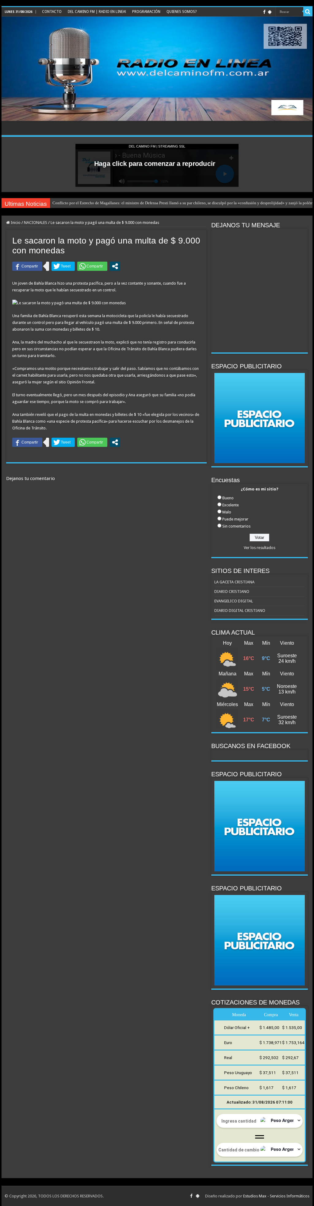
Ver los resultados (259, 547)
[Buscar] (307, 11)
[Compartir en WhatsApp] (92, 266)
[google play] (269, 12)
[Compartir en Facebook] (27, 266)
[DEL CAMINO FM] (157, 69)
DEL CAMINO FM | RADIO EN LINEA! (97, 12)
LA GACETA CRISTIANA (234, 582)
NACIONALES (35, 222)
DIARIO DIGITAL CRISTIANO (239, 610)
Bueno (228, 498)
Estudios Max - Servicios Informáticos (276, 1196)
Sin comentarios (236, 526)
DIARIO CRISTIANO (231, 591)
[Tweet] (63, 266)
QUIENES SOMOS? (182, 12)
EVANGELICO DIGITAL (233, 601)
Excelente (230, 505)
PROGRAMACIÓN (146, 12)
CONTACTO (52, 12)
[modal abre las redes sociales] (115, 266)
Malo (226, 512)
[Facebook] (264, 12)
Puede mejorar (235, 519)
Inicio (15, 222)
